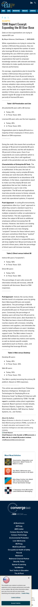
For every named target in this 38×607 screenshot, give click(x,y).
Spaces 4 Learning (19, 564)
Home (3, 11)
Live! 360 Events (19, 541)
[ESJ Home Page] (7, 4)
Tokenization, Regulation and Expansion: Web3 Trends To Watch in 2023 (23, 462)
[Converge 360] (19, 508)
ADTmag (19, 526)
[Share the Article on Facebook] (2, 17)
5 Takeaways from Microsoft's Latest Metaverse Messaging (23, 491)
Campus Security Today (19, 532)
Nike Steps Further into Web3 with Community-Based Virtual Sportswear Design (23, 481)
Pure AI (19, 552)
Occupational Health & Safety (19, 550)
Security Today (19, 561)
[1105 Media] (19, 514)
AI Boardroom (19, 523)
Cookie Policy (25, 593)
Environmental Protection (19, 538)
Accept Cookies (15, 603)
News (8, 11)
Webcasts (24, 11)
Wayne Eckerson (9, 39)
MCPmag (19, 544)
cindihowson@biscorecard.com (13, 440)
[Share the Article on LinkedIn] (5, 17)
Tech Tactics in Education (19, 570)
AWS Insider (19, 529)
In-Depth (6, 21)
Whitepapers (16, 11)
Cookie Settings (15, 597)
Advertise (32, 11)
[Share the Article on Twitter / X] (8, 17)
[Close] (29, 578)
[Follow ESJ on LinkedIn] (31, 3)
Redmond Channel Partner (19, 558)
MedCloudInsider (19, 547)
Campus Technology (19, 535)
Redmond (19, 555)
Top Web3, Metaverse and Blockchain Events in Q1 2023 (23, 472)
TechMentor (19, 567)
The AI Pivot (19, 573)
